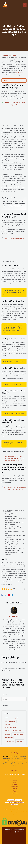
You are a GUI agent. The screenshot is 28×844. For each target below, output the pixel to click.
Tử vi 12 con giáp (8, 802)
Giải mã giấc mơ (6, 55)
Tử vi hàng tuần (9, 741)
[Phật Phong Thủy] (5, 5)
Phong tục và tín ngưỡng (10, 727)
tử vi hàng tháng (9, 737)
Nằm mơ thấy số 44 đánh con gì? (14, 458)
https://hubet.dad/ (9, 834)
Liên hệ (13, 831)
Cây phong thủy (14, 718)
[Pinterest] (9, 595)
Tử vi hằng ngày (18, 800)
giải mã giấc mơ (19, 72)
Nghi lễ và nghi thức (10, 721)
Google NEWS (15, 793)
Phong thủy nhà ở (9, 724)
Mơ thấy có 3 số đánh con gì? (13, 456)
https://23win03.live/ (18, 838)
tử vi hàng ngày (18, 734)
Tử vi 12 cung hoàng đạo (19, 802)
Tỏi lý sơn (14, 840)
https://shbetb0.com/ (8, 836)
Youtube (14, 788)
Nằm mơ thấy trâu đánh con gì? (14, 460)
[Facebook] (2, 595)
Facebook (14, 780)
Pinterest (14, 784)
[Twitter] (5, 595)
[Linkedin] (12, 595)
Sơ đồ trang (19, 831)
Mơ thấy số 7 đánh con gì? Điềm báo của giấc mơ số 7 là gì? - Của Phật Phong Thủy (14, 204)
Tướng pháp (8, 734)
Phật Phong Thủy (8, 756)
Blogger (14, 791)
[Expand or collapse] (25, 80)
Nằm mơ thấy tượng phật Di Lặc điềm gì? (13, 662)
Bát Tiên (6, 718)
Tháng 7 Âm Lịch (17, 730)
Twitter (14, 782)
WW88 (17, 834)
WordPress (14, 786)
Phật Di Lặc (7, 730)
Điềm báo (14, 55)
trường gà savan (20, 836)
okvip (21, 834)
